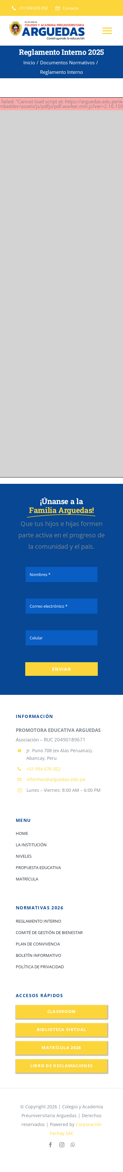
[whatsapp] (73, 1144)
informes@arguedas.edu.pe (55, 779)
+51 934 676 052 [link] (43, 769)
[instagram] (61, 1144)
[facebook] (50, 1144)
